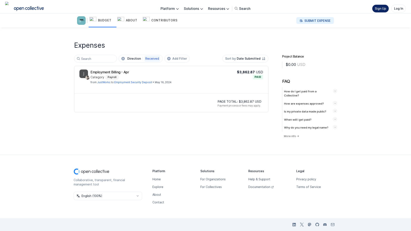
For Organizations (213, 179)
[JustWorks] (83, 74)
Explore (157, 187)
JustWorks (103, 82)
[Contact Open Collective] (333, 225)
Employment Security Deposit (133, 82)
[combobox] (245, 58)
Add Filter (179, 58)
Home (156, 179)
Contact (158, 202)
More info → (291, 136)
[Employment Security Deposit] (82, 20)
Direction (143, 58)
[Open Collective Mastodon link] (310, 225)
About (156, 194)
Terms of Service (308, 187)
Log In (398, 8)
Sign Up (380, 8)
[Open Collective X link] (302, 225)
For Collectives (211, 187)
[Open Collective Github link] (317, 225)
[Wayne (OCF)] (87, 78)
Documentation (259, 187)
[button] (102, 20)
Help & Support (259, 179)
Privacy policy (306, 179)
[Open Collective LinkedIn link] (294, 225)
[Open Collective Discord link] (325, 225)
